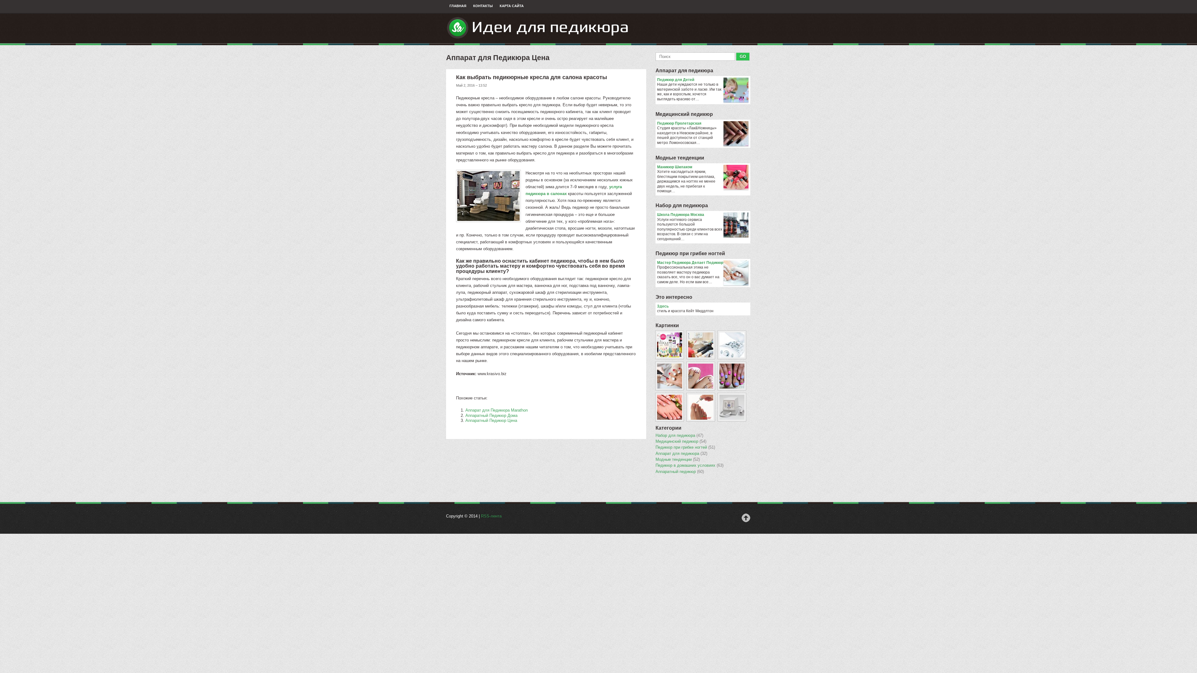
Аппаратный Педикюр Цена (491, 420)
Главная (457, 6)
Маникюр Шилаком (674, 167)
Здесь (663, 306)
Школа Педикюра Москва (680, 214)
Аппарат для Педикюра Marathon (496, 410)
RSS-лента (491, 516)
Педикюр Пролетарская (679, 123)
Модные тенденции (680, 157)
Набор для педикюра (682, 205)
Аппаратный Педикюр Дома (491, 415)
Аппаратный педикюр (680, 472)
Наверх (746, 518)
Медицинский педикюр (684, 114)
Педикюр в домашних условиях (689, 465)
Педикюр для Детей (675, 80)
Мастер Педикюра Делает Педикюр (690, 262)
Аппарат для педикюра (684, 70)
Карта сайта (512, 6)
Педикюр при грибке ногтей (690, 253)
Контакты (483, 6)
